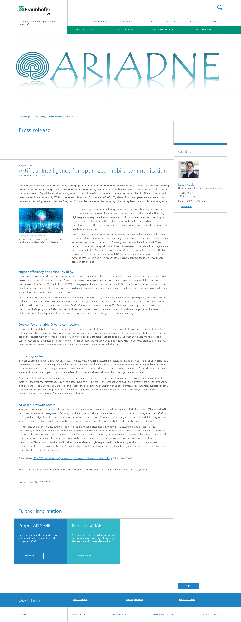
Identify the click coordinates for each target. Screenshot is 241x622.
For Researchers (122, 29)
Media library (102, 21)
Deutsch (214, 21)
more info (31, 556)
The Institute (128, 21)
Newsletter (192, 21)
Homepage (24, 116)
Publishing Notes (163, 614)
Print (188, 586)
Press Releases (56, 116)
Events (150, 21)
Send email (186, 206)
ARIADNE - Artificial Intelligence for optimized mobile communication (70, 458)
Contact (170, 21)
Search (219, 7)
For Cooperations (163, 29)
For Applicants (203, 29)
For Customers (85, 29)
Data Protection (211, 614)
